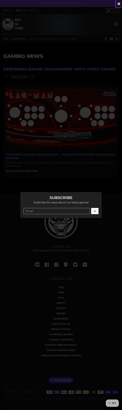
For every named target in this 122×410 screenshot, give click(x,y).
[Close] (119, 3)
